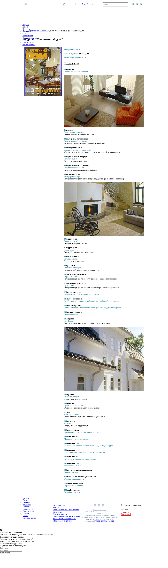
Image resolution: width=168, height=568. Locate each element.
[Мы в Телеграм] (137, 5)
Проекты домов (29, 518)
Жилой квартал (29, 45)
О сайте (56, 507)
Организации (28, 511)
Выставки (27, 31)
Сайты (25, 516)
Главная (35, 31)
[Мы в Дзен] (141, 5)
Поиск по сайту (60, 505)
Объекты (26, 33)
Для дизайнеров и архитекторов (66, 516)
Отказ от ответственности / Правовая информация (64, 520)
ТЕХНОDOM (28, 42)
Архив (43, 31)
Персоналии (28, 36)
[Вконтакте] (133, 5)
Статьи (26, 513)
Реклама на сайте (60, 514)
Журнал (26, 25)
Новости (26, 29)
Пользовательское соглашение (66, 510)
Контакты (57, 512)
